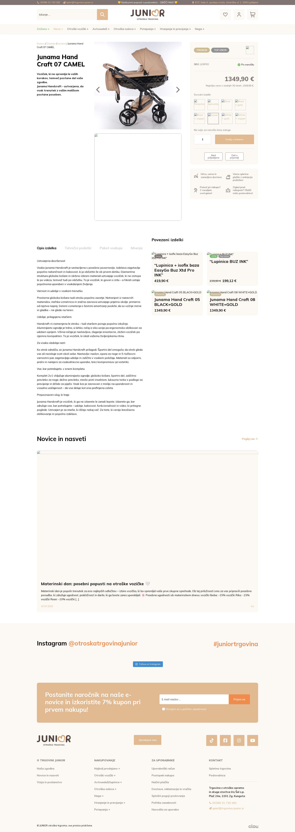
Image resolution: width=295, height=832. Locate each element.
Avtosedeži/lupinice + (108, 782)
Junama (62, 43)
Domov (41, 43)
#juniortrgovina (236, 644)
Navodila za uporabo (165, 809)
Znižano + (43, 29)
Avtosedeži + (101, 29)
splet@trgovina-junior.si (79, 2)
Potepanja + (148, 29)
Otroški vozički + (77, 29)
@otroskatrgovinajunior (103, 643)
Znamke (51, 43)
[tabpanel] (90, 337)
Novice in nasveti (48, 775)
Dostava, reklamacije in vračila (171, 789)
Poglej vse (248, 439)
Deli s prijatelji (234, 156)
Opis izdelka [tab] (46, 248)
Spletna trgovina (220, 768)
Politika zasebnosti (164, 802)
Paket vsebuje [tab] (111, 248)
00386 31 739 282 (50, 2)
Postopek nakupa (163, 775)
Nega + (199, 29)
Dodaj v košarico (235, 139)
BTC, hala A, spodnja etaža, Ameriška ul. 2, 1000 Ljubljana (226, 2)
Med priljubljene (213, 156)
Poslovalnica (217, 775)
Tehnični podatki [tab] (78, 248)
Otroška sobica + (125, 29)
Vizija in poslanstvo (49, 782)
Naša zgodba (45, 768)
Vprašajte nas (148, 740)
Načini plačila (160, 782)
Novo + (58, 29)
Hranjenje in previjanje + (175, 29)
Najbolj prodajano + (107, 768)
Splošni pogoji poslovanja (168, 795)
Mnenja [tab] (137, 248)
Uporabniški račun (163, 768)
